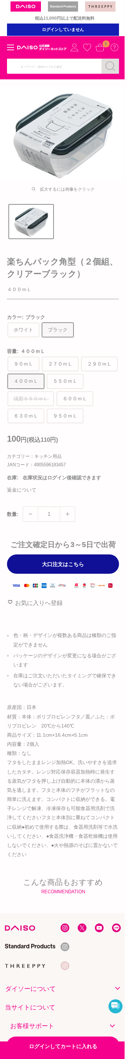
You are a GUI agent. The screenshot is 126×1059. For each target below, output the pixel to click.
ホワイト (23, 330)
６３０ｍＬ (26, 416)
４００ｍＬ (26, 381)
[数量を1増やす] (67, 514)
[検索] (110, 66)
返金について (21, 490)
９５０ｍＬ (65, 416)
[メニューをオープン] (10, 47)
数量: (13, 514)
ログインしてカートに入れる (63, 1046)
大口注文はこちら (63, 564)
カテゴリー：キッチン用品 (34, 456)
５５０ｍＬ (65, 381)
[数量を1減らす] (30, 514)
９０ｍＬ (23, 364)
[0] (99, 47)
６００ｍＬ (75, 398)
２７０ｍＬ (60, 364)
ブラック (58, 330)
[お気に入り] (87, 47)
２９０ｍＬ (99, 364)
